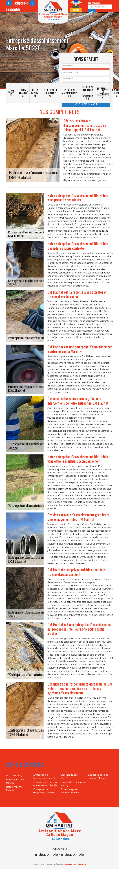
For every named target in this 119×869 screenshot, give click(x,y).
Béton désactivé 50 (23, 92)
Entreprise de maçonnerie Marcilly (44, 791)
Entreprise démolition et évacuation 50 (87, 92)
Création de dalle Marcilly (70, 776)
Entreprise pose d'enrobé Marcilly (70, 791)
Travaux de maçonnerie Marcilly (73, 784)
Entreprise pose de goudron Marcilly (98, 776)
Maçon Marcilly (14, 775)
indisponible (20, 3)
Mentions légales (75, 864)
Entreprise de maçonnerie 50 (103, 93)
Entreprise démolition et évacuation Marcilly (45, 784)
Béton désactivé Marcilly (15, 781)
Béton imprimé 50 (35, 92)
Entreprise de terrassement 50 (50, 92)
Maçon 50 (11, 93)
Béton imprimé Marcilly (14, 788)
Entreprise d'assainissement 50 (70, 92)
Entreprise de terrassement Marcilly (45, 776)
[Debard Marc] (59, 826)
